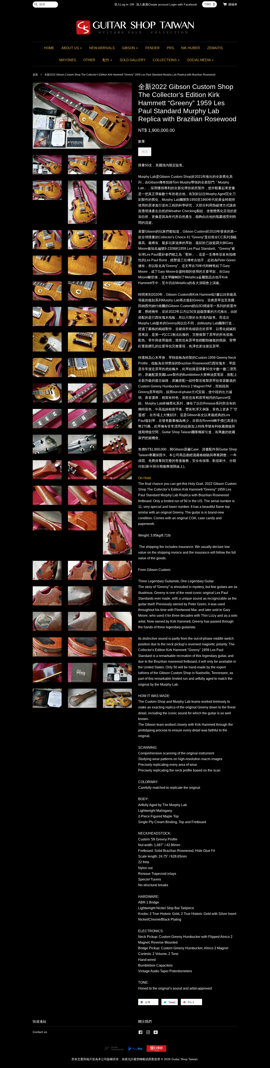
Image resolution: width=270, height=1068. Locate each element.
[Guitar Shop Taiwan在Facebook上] (140, 1033)
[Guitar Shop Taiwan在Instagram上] (148, 1033)
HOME (49, 48)
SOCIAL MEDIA (199, 60)
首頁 (35, 74)
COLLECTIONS (165, 60)
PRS (170, 48)
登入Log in (121, 4)
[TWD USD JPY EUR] (209, 4)
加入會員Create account (152, 4)
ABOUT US (70, 48)
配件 (106, 60)
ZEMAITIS (215, 48)
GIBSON (129, 48)
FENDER (152, 48)
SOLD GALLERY (133, 60)
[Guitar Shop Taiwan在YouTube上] (155, 1033)
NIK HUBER (190, 48)
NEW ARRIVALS (102, 48)
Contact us (40, 1032)
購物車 (232, 4)
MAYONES (67, 60)
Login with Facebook (183, 4)
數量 (141, 141)
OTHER (89, 60)
